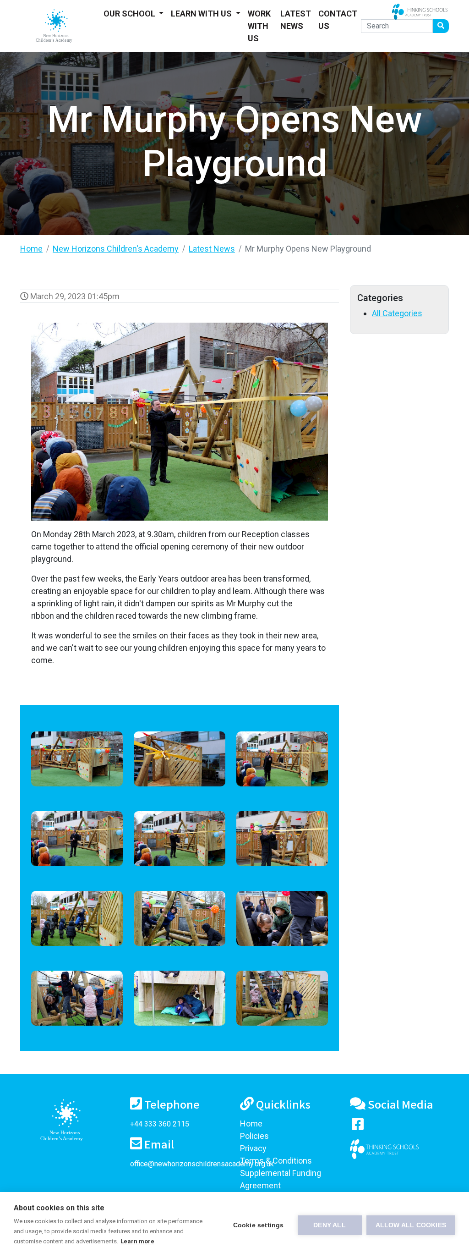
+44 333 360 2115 (159, 1124)
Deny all (329, 1225)
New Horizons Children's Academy (116, 248)
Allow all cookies (411, 1225)
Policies (254, 1136)
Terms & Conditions (276, 1160)
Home (31, 248)
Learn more (137, 1241)
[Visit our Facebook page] (358, 1126)
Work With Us (259, 26)
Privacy (253, 1148)
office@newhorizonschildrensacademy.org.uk (202, 1163)
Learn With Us (202, 13)
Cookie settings (258, 1225)
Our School (130, 13)
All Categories (397, 313)
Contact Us (337, 20)
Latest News (295, 20)
